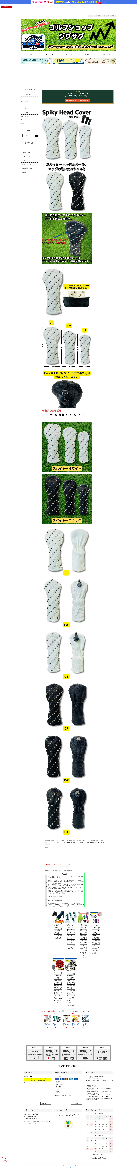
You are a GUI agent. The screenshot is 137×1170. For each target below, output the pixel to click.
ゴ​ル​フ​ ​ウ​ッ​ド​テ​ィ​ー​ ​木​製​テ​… (66, 1024)
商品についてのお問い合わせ (53, 870)
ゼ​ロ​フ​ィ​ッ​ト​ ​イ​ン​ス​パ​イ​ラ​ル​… (47, 1024)
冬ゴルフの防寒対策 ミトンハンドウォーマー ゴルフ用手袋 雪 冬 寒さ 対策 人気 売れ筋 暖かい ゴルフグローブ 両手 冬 (58, 930)
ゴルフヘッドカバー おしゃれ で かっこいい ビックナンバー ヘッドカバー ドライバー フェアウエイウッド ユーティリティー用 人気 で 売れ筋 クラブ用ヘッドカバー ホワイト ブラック (71, 935)
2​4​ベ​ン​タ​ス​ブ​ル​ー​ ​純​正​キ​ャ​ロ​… (85, 1024)
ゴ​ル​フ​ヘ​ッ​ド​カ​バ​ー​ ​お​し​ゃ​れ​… (56, 1024)
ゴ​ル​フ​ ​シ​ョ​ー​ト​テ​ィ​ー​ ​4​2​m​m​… (75, 1024)
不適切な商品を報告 (67, 870)
